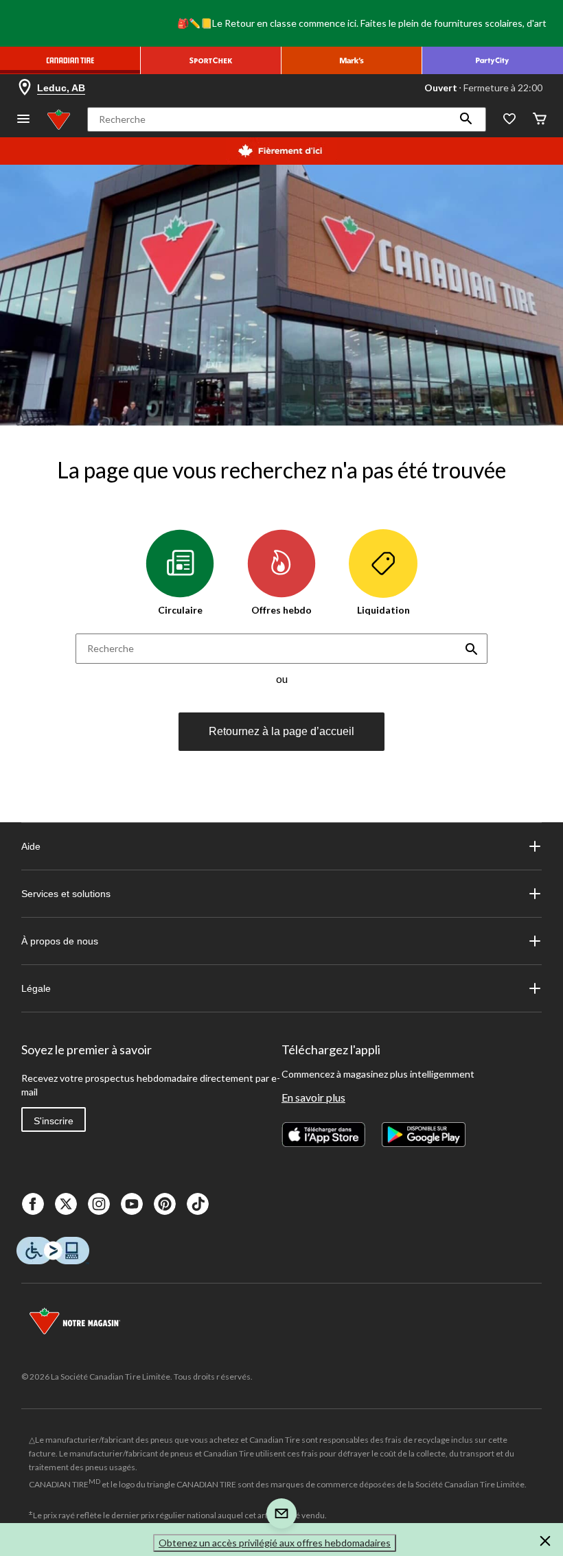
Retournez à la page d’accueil (281, 731)
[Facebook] (33, 1204)
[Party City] (492, 60)
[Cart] (540, 120)
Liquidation (383, 610)
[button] (466, 119)
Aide (31, 846)
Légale (36, 988)
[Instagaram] (99, 1204)
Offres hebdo (281, 610)
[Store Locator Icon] (24, 88)
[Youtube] (132, 1204)
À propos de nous (59, 941)
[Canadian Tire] (70, 60)
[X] (66, 1204)
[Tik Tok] (198, 1204)
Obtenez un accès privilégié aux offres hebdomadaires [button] (275, 1542)
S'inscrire (53, 1120)
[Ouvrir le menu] (23, 119)
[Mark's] (352, 60)
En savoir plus (313, 1097)
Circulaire (180, 610)
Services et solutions (66, 893)
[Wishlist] (509, 120)
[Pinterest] (165, 1204)
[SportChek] (211, 60)
